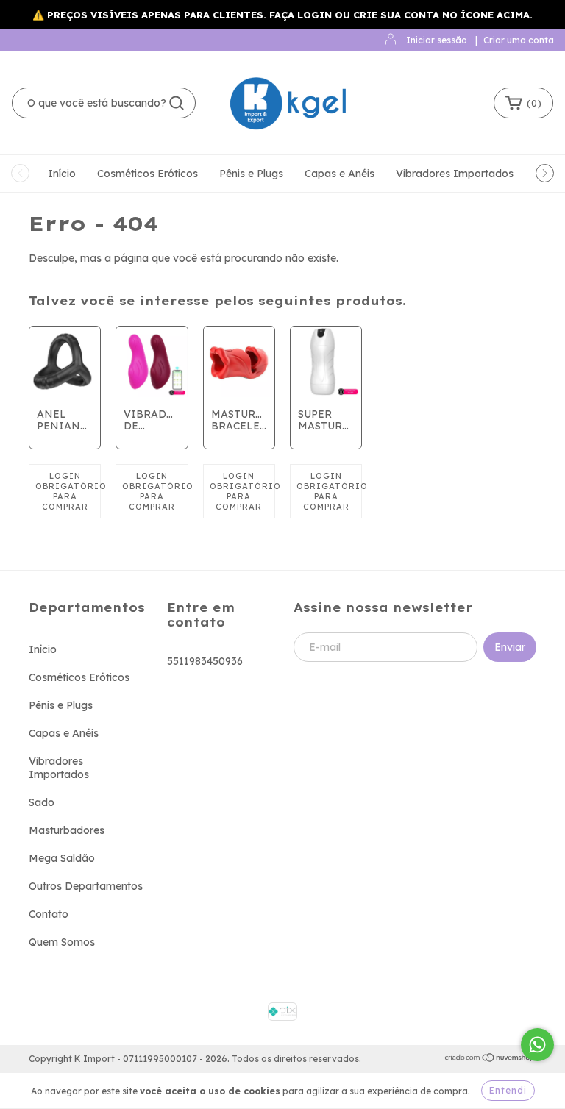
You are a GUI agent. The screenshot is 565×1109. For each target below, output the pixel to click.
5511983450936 (205, 661)
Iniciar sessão (436, 40)
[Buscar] (176, 103)
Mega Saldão (62, 858)
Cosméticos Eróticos (147, 173)
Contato (48, 914)
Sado (41, 802)
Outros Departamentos (86, 886)
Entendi (508, 1090)
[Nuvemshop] (490, 1059)
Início (62, 173)
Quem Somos (62, 942)
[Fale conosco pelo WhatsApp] (537, 1044)
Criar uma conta (518, 40)
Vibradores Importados (455, 173)
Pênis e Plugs (251, 173)
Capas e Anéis (339, 173)
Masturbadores (66, 830)
